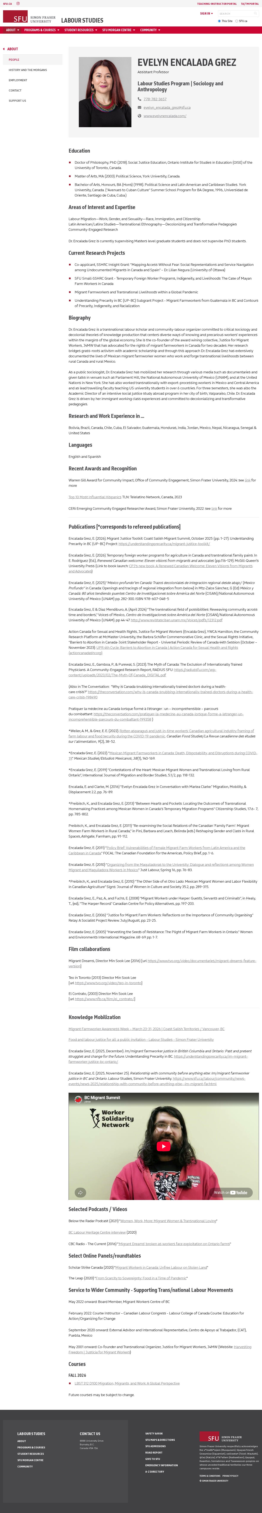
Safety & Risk (154, 1433)
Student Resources (79, 30)
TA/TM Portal (250, 4)
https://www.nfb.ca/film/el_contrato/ (104, 999)
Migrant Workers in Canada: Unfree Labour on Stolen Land (161, 1267)
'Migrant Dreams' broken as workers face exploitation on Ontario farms (174, 1244)
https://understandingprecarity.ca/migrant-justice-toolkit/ (164, 544)
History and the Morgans (28, 70)
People (14, 60)
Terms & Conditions (210, 1475)
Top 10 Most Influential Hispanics (95, 497)
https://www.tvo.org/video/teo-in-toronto (108, 983)
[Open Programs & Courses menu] (58, 30)
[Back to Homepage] (29, 16)
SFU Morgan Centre (116, 30)
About (11, 30)
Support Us (17, 101)
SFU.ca (243, 21)
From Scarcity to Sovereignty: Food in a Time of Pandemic (141, 1278)
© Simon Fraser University (214, 1480)
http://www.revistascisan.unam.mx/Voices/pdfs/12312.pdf (176, 620)
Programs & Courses (40, 30)
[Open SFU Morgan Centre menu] (134, 30)
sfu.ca (7, 4)
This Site (227, 21)
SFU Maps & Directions (160, 1440)
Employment (18, 80)
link (248, 480)
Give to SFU (152, 1459)
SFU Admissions (155, 1446)
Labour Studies (82, 20)
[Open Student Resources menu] (96, 30)
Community (148, 30)
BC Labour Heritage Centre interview (97, 1232)
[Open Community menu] (159, 30)
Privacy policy (230, 1475)
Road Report (154, 1452)
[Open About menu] (18, 30)
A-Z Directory (154, 1471)
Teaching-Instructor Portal (217, 4)
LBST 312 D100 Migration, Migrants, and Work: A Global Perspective (127, 1383)
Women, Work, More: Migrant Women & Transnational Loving (168, 1221)
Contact (15, 90)
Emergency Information (161, 1465)
